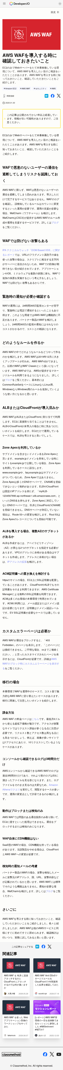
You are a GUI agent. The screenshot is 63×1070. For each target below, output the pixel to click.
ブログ (55, 222)
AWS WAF (26, 88)
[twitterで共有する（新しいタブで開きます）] (59, 96)
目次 (53, 12)
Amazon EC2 (10, 88)
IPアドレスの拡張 (17, 561)
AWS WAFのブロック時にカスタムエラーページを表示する (30, 663)
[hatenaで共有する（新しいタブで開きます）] (46, 96)
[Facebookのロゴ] (45, 1054)
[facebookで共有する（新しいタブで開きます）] (52, 96)
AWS (54, 88)
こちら (35, 719)
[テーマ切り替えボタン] (60, 4)
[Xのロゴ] (52, 1054)
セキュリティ (40, 88)
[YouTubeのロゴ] (58, 1054)
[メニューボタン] (4, 4)
